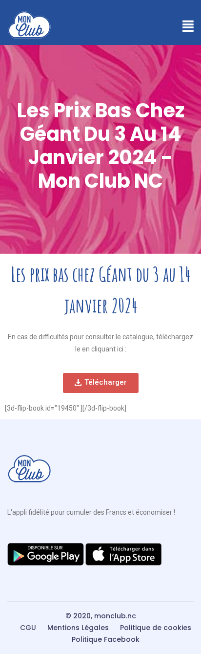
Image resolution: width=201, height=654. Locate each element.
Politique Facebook (106, 639)
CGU (28, 627)
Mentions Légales (78, 627)
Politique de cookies (155, 627)
